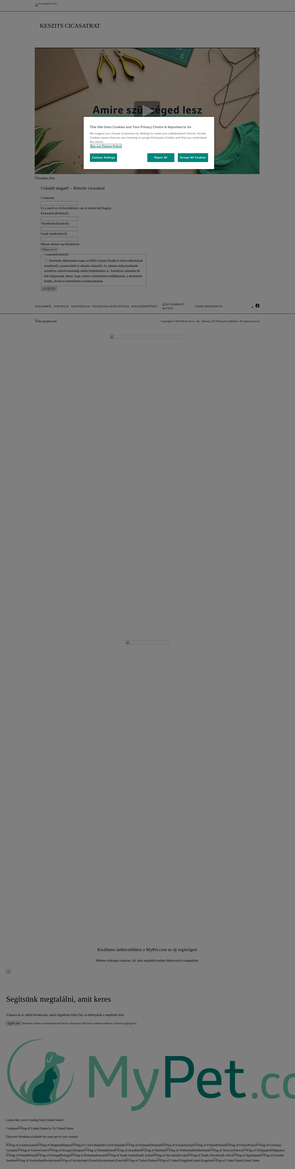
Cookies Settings (103, 157)
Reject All (161, 157)
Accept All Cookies (193, 157)
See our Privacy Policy (106, 146)
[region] (149, 143)
